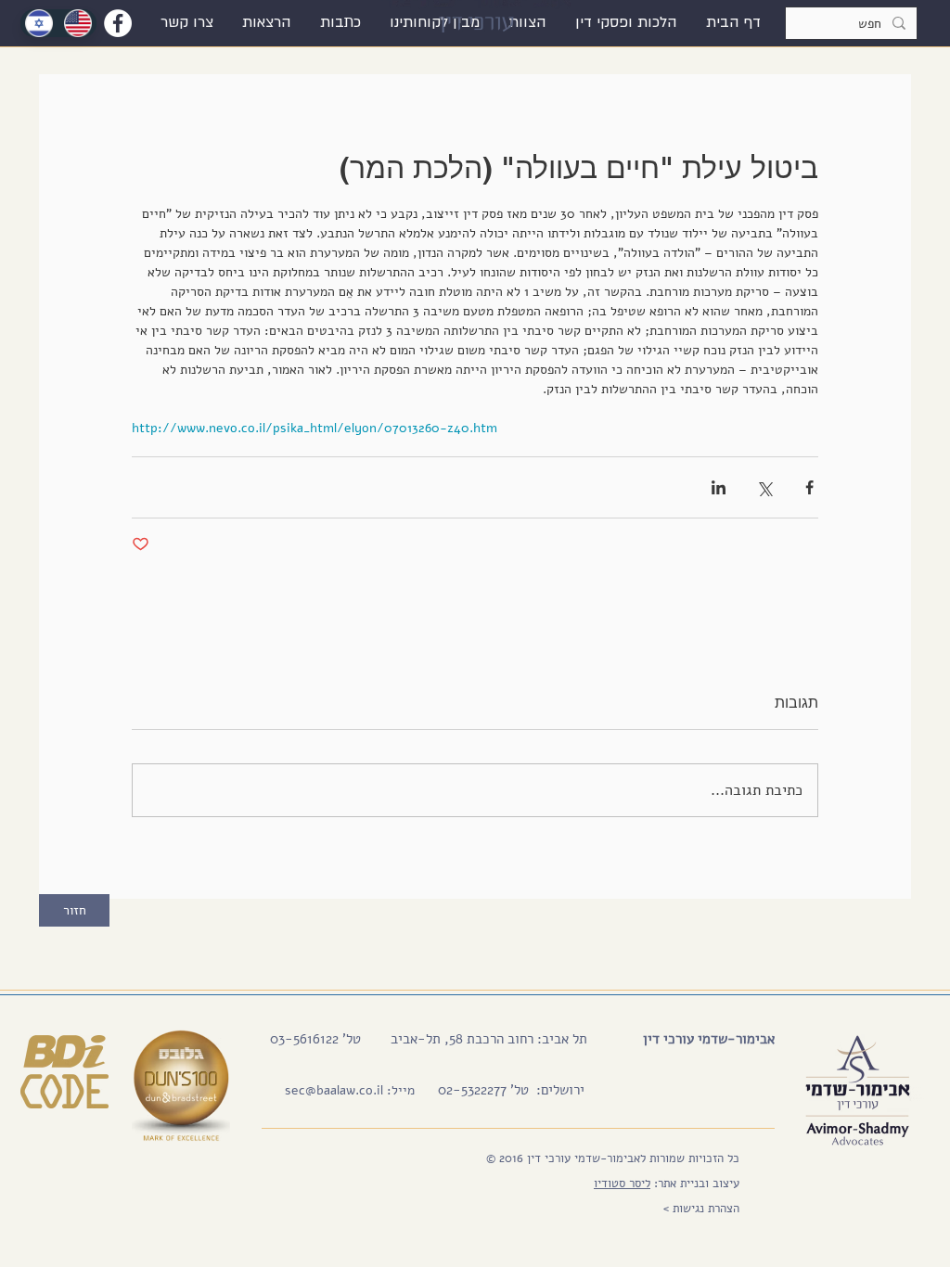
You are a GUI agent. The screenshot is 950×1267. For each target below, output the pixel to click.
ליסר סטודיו (622, 1183)
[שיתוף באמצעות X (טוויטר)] (764, 487)
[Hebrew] (39, 23)
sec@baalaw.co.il (334, 1090)
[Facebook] (118, 23)
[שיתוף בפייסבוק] (809, 487)
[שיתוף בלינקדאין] (718, 487)
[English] (77, 23)
